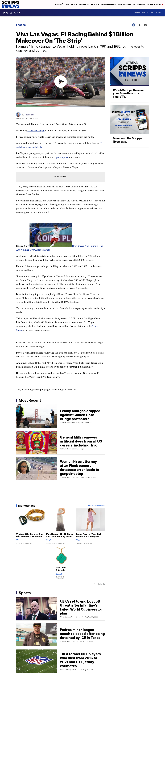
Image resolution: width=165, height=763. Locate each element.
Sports (21, 25)
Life (151, 12)
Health (94, 4)
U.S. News (71, 4)
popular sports (61, 157)
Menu (58, 4)
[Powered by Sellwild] (101, 584)
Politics (84, 4)
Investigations (126, 4)
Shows (141, 4)
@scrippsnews (19, 13)
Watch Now (154, 4)
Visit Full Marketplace (96, 506)
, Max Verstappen (35, 130)
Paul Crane (29, 115)
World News (108, 4)
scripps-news (11, 13)
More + (158, 12)
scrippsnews (4, 13)
